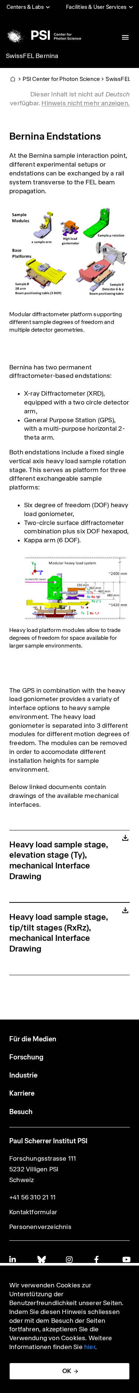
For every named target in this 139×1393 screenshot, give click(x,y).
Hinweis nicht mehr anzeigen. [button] (86, 103)
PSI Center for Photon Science (61, 79)
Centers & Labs (25, 7)
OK (66, 1371)
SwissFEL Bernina (32, 55)
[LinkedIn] (13, 1259)
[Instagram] (69, 1259)
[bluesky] (41, 1259)
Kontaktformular (33, 1212)
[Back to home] (43, 35)
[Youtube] (126, 1259)
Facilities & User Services (96, 7)
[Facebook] (98, 1259)
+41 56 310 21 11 (32, 1197)
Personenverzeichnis (40, 1226)
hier (89, 1347)
